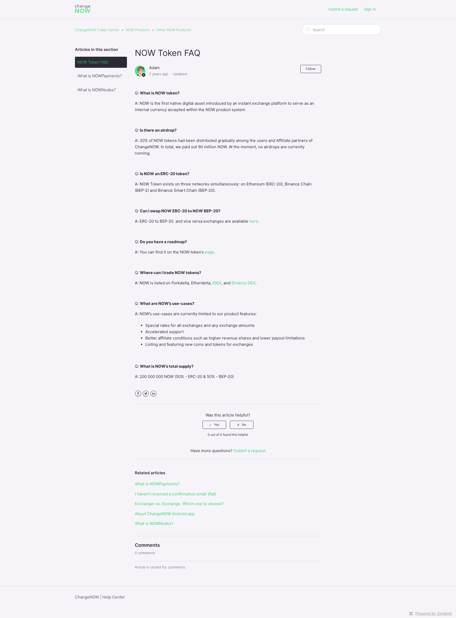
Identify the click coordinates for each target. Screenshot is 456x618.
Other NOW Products (173, 30)
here (253, 221)
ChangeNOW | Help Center (97, 30)
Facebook (138, 393)
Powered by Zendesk (433, 613)
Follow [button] (311, 69)
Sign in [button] (370, 9)
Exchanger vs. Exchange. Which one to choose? (179, 503)
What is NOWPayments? (100, 75)
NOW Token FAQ (93, 62)
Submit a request (343, 9)
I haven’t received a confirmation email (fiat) (175, 493)
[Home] (82, 12)
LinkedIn (153, 393)
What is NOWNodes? (97, 89)
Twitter (145, 393)
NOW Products (138, 30)
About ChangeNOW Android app (165, 513)
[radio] (214, 425)
